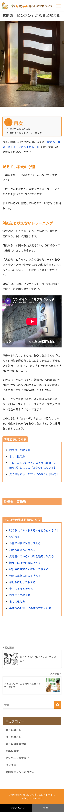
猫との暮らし (13, 737)
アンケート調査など (17, 758)
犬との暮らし (13, 730)
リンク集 (11, 765)
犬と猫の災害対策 (16, 744)
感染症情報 (12, 751)
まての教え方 (17, 456)
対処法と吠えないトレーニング (26, 133)
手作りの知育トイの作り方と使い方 (30, 608)
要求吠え (14, 537)
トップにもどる (16, 808)
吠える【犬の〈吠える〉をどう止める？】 (34, 530)
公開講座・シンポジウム (20, 772)
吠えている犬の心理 (20, 129)
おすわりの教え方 (19, 450)
